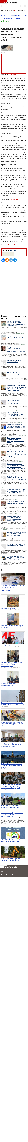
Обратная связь (4, 871)
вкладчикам (14, 199)
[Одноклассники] (7, 260)
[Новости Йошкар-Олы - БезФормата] (9, 2)
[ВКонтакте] (3, 260)
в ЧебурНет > (6, 21)
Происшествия (8, 18)
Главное (4, 15)
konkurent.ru (12, 245)
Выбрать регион (5, 872)
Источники (17, 15)
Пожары (17, 18)
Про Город (12, 74)
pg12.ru (5, 52)
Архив (11, 15)
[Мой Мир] (15, 260)
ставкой (3, 101)
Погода (25, 15)
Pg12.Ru (13, 250)
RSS (12, 874)
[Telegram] (11, 260)
